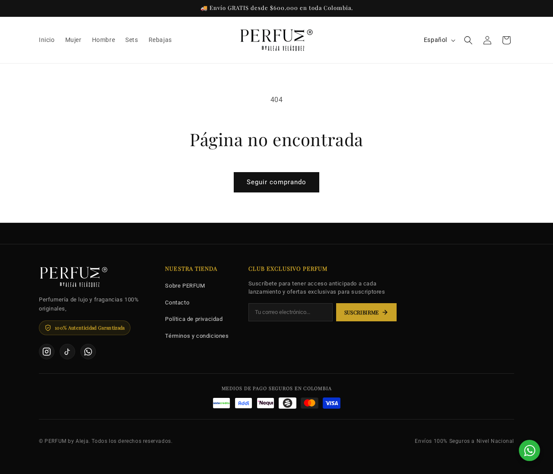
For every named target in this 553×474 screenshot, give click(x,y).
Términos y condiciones (197, 336)
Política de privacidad (193, 319)
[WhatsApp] (88, 351)
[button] (468, 40)
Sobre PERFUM (185, 285)
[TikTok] (67, 351)
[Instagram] (46, 351)
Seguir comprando (276, 182)
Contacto (177, 302)
